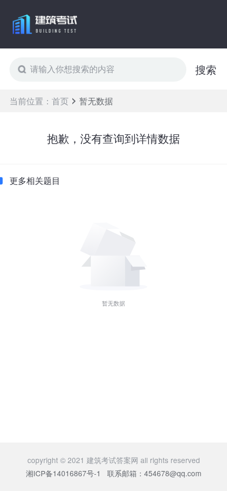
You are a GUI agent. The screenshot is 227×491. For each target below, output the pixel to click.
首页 (60, 101)
